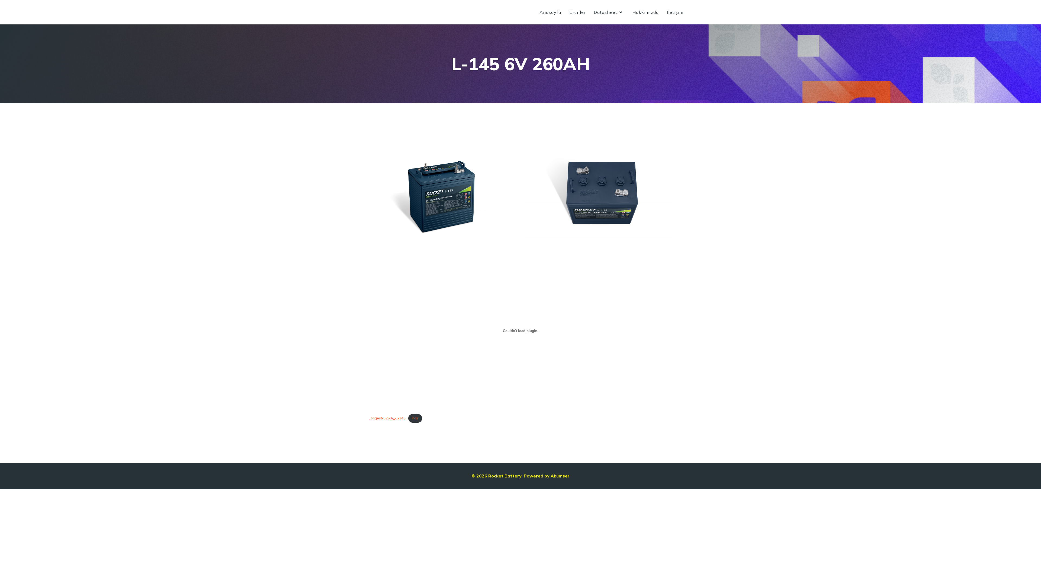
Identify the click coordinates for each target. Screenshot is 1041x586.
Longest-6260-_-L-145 (387, 418)
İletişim (675, 12)
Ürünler (577, 12)
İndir (415, 418)
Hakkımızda (645, 12)
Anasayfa (550, 12)
